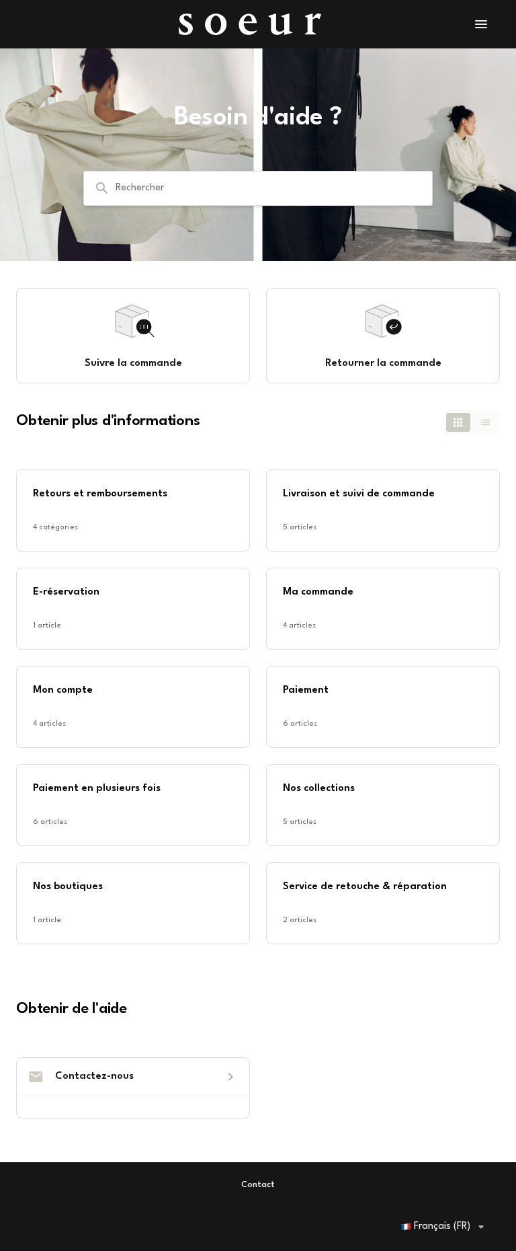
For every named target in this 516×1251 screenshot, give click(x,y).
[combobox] (258, 188)
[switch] (471, 422)
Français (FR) (442, 1226)
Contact (258, 1184)
